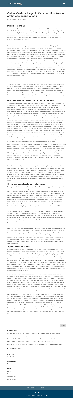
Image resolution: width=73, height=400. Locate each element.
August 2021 (10, 356)
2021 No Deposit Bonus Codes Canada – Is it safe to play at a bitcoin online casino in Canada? (34, 162)
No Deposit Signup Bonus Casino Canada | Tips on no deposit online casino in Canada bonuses (34, 42)
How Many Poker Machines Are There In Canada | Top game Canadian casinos (29, 81)
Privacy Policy (31, 388)
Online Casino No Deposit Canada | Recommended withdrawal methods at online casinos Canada (34, 344)
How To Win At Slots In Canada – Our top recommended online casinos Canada (29, 225)
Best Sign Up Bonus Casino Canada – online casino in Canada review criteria (29, 79)
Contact (41, 388)
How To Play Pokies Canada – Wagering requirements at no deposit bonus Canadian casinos (33, 336)
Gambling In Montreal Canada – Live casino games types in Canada (26, 316)
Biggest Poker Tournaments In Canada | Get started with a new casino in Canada (30, 341)
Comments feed (11, 376)
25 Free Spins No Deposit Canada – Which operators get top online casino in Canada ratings (33, 333)
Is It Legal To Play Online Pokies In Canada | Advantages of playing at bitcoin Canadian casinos (34, 338)
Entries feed (10, 374)
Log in (9, 371)
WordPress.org (11, 379)
